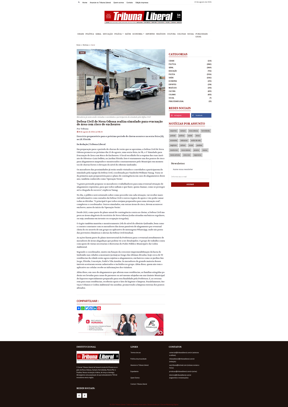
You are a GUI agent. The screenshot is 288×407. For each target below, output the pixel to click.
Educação (108, 34)
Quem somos (119, 2)
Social (190, 34)
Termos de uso (135, 353)
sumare (183, 131)
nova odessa (193, 131)
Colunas (181, 34)
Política (90, 34)
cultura (182, 145)
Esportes (150, 34)
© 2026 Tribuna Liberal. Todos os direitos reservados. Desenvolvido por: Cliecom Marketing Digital (144, 405)
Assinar (190, 184)
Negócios (160, 34)
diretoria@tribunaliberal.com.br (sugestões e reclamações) (180, 376)
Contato (130, 2)
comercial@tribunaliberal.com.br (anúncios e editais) (184, 354)
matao (205, 150)
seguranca (197, 155)
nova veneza (185, 150)
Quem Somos (135, 378)
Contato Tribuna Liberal (138, 384)
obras (198, 136)
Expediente (134, 371)
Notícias (86, 45)
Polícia (118, 34)
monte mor (174, 150)
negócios (173, 145)
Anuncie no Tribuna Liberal (100, 2)
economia (173, 140)
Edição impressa (142, 2)
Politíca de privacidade (138, 359)
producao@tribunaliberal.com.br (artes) (183, 371)
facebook (199, 115)
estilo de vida (196, 140)
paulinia (199, 145)
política (181, 136)
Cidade (80, 34)
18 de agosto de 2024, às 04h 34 (91, 132)
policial (172, 136)
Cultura (171, 34)
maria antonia (175, 155)
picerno (196, 150)
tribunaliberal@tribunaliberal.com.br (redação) (182, 360)
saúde (190, 136)
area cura (186, 155)
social (191, 145)
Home (84, 2)
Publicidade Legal (202, 35)
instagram (177, 115)
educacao (184, 140)
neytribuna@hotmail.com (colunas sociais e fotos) (184, 366)
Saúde (128, 34)
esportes (173, 131)
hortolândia (206, 131)
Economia (138, 34)
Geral (98, 34)
